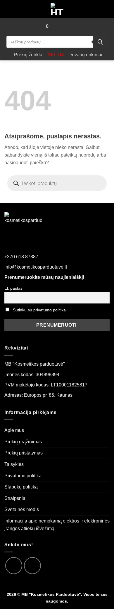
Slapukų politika (21, 486)
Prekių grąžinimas (23, 441)
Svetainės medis (21, 509)
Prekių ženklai (29, 54)
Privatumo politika (23, 475)
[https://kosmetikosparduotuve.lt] (57, 9)
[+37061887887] (66, 26)
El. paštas (13, 288)
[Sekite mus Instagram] (32, 565)
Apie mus (14, 430)
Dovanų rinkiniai (85, 54)
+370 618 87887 (21, 256)
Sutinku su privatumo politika (39, 310)
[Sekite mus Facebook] (13, 565)
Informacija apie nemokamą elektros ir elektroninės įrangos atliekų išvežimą (57, 524)
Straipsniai (15, 498)
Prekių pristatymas (23, 452)
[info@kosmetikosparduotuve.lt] (56, 26)
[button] (37, 26)
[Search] (100, 42)
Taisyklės (14, 464)
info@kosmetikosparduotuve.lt (35, 266)
